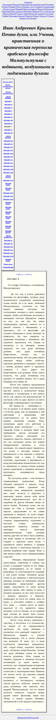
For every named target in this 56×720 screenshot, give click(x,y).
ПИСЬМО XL (8, 240)
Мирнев (36, 11)
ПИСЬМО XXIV (8, 172)
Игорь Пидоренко (36, 14)
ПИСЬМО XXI (8, 163)
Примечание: (8, 264)
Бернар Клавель (30, 9)
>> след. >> (28, 274)
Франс (36, 16)
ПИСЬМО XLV (8, 250)
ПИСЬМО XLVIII (8, 260)
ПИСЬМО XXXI (8, 199)
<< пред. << (20, 274)
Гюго (19, 7)
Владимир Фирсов (16, 16)
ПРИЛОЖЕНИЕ (8, 267)
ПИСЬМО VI (8, 114)
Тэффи (5, 16)
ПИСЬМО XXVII (8, 184)
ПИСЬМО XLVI (8, 253)
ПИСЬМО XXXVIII (8, 231)
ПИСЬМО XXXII (8, 203)
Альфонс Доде (28, 7)
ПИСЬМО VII (8, 117)
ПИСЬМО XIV (8, 141)
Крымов (49, 9)
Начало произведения (8, 92)
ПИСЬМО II (8, 101)
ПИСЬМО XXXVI (8, 222)
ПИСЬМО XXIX (8, 193)
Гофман (12, 7)
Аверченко (7, 4)
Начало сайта (8, 82)
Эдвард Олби (22, 14)
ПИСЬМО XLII (8, 247)
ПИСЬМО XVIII (8, 153)
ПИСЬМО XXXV (8, 217)
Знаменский (49, 7)
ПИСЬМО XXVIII (8, 189)
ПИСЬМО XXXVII (8, 227)
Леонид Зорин (9, 9)
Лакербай (6, 11)
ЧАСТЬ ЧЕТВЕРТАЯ (8, 236)
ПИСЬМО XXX (8, 196)
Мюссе (6, 14)
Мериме (28, 11)
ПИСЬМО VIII (8, 120)
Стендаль (49, 14)
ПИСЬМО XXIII (8, 169)
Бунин (4, 7)
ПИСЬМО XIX (8, 157)
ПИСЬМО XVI (8, 147)
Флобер (29, 16)
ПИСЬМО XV (8, 144)
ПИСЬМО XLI (8, 243)
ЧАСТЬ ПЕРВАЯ (8, 97)
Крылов (41, 9)
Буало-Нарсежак (38, 4)
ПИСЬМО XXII (8, 166)
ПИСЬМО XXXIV (8, 212)
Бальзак (16, 4)
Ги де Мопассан (47, 11)
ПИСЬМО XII (8, 133)
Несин (13, 14)
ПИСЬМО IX (8, 123)
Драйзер (39, 7)
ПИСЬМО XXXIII (8, 208)
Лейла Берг (25, 4)
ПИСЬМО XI (8, 130)
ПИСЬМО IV (8, 108)
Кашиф (19, 9)
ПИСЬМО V (8, 111)
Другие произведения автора (8, 86)
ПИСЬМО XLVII (8, 256)
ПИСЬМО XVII (8, 150)
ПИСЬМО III (8, 104)
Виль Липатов (17, 11)
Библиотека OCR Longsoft (28, 717)
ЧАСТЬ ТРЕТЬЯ (8, 176)
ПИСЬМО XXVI (8, 180)
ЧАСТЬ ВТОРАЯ (8, 137)
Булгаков (49, 4)
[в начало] (28, 2)
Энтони (33, 18)
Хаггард (43, 16)
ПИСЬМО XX (8, 160)
